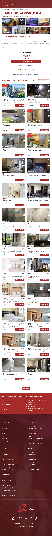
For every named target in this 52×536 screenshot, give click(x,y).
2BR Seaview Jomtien (7, 483)
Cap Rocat (4, 452)
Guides (3, 433)
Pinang (7, 128)
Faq (3, 436)
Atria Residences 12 (32, 100)
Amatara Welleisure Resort (8, 493)
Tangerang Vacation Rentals (8, 401)
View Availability (20, 105)
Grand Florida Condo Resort (8, 488)
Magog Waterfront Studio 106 (35, 443)
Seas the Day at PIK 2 (7, 274)
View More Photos (7, 32)
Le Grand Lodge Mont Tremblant (35, 426)
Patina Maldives (31, 454)
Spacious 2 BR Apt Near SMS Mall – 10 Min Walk (37, 225)
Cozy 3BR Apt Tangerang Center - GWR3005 (37, 150)
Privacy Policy (22, 526)
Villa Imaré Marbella (7, 462)
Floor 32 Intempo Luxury (8, 459)
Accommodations (6, 431)
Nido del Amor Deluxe (7, 469)
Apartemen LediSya (7, 200)
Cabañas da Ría (5, 454)
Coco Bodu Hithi (31, 464)
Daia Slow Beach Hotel (7, 457)
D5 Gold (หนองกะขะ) (7, 478)
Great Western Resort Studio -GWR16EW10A (37, 175)
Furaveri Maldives (32, 459)
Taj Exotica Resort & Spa (33, 467)
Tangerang (27, 9)
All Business (5, 443)
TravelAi (38, 519)
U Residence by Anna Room (8, 349)
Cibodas (32, 277)
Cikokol (7, 252)
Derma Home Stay (6, 125)
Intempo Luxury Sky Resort (8, 464)
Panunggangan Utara (34, 128)
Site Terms (30, 526)
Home (3, 426)
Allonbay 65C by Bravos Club (9, 467)
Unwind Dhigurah (32, 462)
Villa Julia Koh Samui (7, 485)
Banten (17, 9)
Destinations (5, 428)
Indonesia (13, 9)
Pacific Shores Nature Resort (35, 428)
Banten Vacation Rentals (7, 405)
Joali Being (30, 452)
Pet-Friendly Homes (7, 441)
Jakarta (22, 9)
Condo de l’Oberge (32, 433)
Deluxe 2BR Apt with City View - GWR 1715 (36, 125)
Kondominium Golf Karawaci (9, 175)
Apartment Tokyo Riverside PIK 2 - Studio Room (37, 349)
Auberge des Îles (32, 431)
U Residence (5, 150)
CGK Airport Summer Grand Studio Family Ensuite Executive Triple (38, 401)
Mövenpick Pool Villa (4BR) (8, 495)
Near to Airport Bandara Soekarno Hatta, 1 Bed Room (13, 324)
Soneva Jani (31, 457)
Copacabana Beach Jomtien (9, 490)
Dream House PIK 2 (31, 374)
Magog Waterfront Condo (34, 436)
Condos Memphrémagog (34, 441)
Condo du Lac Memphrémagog (35, 438)
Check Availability (26, 61)
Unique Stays (5, 438)
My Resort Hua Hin (6, 480)
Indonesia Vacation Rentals (8, 408)
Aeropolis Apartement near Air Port (10, 374)
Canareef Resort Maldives (34, 469)
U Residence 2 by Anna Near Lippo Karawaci (36, 324)
